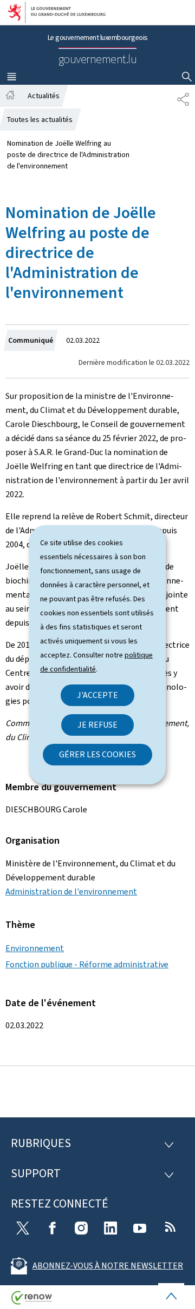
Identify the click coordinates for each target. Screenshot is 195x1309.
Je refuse (97, 724)
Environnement (34, 948)
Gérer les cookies (97, 754)
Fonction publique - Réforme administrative (86, 964)
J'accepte (97, 695)
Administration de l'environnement (71, 891)
